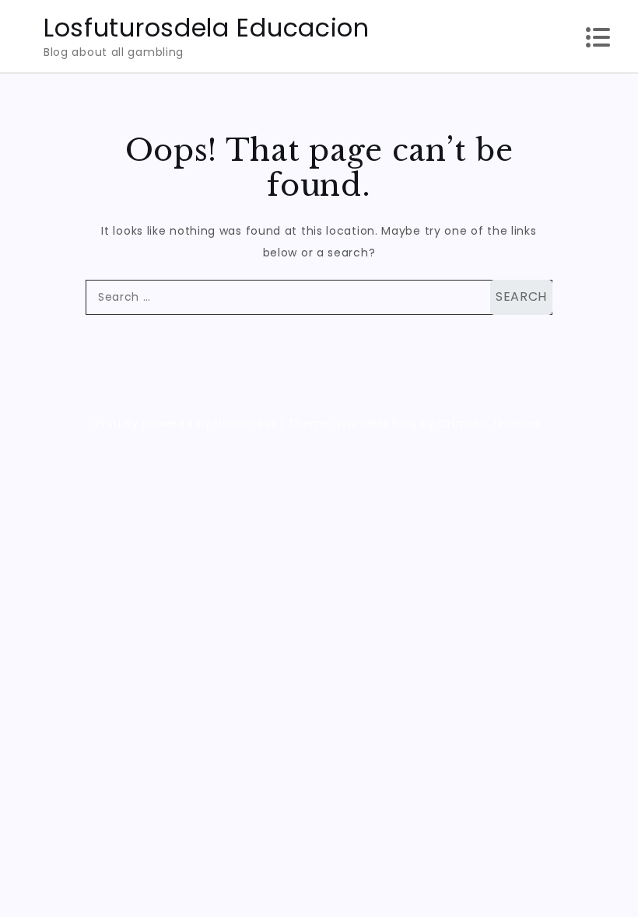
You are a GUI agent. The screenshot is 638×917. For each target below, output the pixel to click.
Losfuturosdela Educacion (207, 27)
